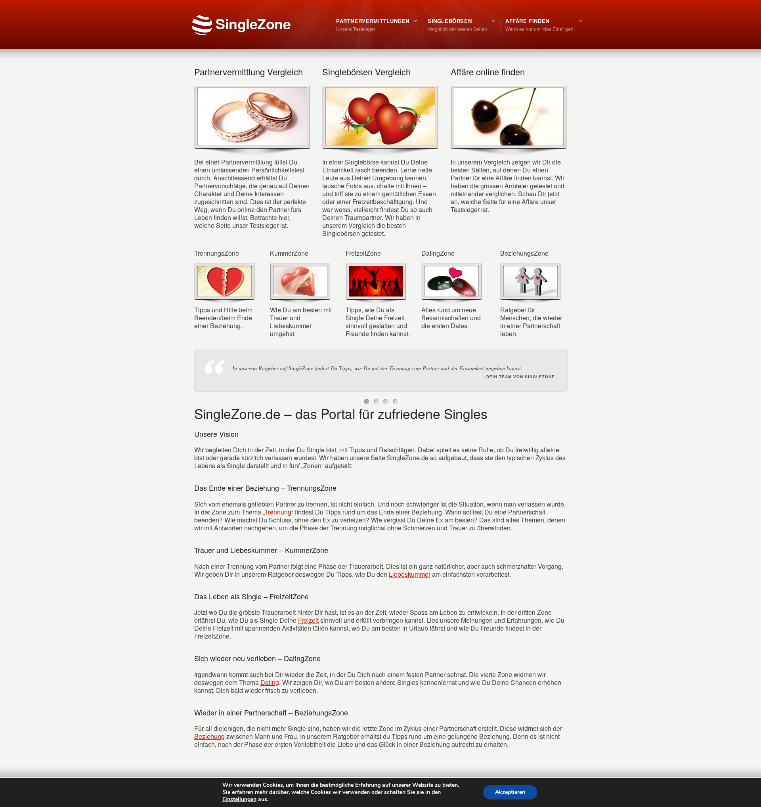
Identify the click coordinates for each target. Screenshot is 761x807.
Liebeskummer (409, 582)
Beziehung (209, 745)
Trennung (277, 520)
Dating (269, 691)
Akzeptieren (510, 792)
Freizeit (308, 628)
